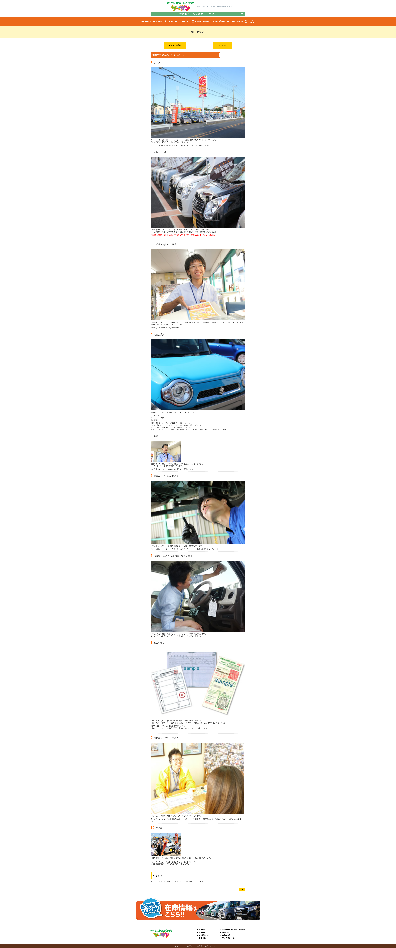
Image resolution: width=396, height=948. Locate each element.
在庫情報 (202, 929)
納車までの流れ (175, 45)
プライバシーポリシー (230, 938)
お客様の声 (226, 935)
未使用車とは (204, 935)
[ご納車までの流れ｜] (180, 11)
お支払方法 (222, 45)
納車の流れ (226, 932)
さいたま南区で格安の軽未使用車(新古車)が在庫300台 (197, 946)
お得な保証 (203, 938)
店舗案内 (202, 932)
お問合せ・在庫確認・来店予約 (233, 929)
